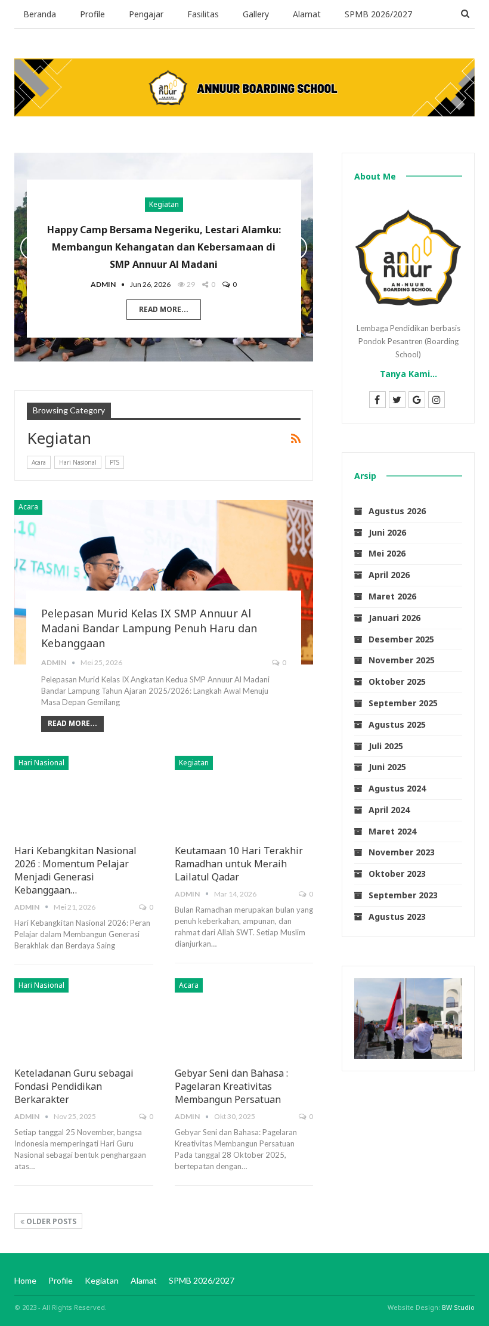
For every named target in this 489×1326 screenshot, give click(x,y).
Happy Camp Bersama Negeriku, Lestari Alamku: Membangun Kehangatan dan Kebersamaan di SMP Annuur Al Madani (164, 247)
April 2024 (389, 809)
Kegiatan (164, 204)
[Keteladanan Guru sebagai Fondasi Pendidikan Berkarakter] (83, 1018)
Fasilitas (203, 14)
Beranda (39, 14)
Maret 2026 (392, 596)
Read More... (163, 309)
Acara (39, 462)
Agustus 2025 (397, 724)
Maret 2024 (392, 831)
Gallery (256, 14)
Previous (32, 247)
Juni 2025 (387, 766)
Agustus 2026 (397, 511)
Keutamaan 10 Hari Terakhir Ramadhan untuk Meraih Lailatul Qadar (239, 863)
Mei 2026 (387, 553)
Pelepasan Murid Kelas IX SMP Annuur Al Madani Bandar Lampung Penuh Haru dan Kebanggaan (149, 628)
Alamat (307, 14)
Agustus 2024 (397, 788)
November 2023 (402, 852)
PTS (114, 462)
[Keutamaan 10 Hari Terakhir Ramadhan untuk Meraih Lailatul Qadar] (244, 796)
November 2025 (402, 660)
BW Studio (458, 1307)
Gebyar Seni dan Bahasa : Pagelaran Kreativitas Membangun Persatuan (231, 1086)
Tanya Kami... (408, 373)
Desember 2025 (401, 639)
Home (25, 1280)
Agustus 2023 (397, 916)
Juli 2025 (386, 746)
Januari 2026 (394, 617)
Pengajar (146, 14)
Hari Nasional (78, 462)
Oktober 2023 (397, 873)
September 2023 (403, 895)
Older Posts (50, 1221)
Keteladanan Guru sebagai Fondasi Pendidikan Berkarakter (74, 1086)
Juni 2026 (387, 532)
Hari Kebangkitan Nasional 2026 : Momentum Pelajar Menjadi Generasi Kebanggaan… (75, 870)
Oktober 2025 (397, 681)
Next (295, 247)
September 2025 (403, 703)
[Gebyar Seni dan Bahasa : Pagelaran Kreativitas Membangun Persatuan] (244, 1018)
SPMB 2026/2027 (378, 14)
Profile (92, 14)
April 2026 (389, 574)
